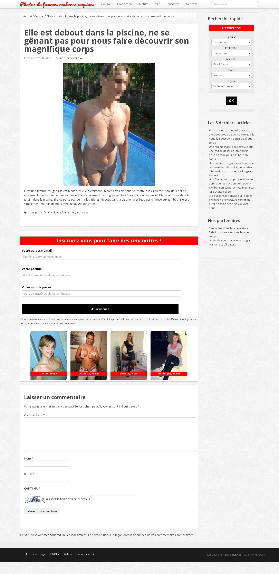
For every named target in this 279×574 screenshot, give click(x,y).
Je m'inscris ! (100, 309)
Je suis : (231, 37)
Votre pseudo (32, 269)
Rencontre (172, 4)
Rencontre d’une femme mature (228, 228)
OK (231, 100)
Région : (231, 81)
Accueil (27, 16)
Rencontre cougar (36, 554)
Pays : (231, 70)
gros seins (82, 212)
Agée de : (231, 59)
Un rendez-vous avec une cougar (229, 240)
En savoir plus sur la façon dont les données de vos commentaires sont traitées (140, 535)
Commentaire (34, 415)
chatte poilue (34, 212)
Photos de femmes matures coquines (57, 4)
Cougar (106, 4)
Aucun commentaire (68, 58)
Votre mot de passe (36, 287)
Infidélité (55, 554)
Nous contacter (85, 554)
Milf (157, 4)
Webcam (191, 4)
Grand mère (125, 4)
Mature (143, 4)
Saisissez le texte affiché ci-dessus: (67, 499)
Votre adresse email (37, 250)
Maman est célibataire (223, 244)
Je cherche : (231, 48)
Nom (27, 458)
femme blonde (52, 212)
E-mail (28, 473)
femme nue (68, 212)
